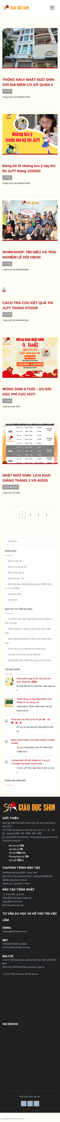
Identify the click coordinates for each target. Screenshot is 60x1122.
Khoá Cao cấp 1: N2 (16, 578)
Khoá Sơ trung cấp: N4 (17, 567)
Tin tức (7, 91)
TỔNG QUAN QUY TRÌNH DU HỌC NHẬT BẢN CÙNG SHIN (28, 631)
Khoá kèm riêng (14, 594)
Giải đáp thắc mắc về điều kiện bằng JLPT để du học (29, 660)
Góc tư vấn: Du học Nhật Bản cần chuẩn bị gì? (26, 649)
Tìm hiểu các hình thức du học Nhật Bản (24, 654)
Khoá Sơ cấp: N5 (15, 561)
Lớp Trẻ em (12, 600)
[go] (51, 541)
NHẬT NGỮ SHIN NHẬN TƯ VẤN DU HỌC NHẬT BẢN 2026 (28, 641)
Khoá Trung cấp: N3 (16, 572)
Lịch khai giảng (10, 487)
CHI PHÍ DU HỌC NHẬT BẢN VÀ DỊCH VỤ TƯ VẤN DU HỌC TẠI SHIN (28, 621)
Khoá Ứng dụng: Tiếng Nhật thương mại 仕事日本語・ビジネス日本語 (29, 586)
